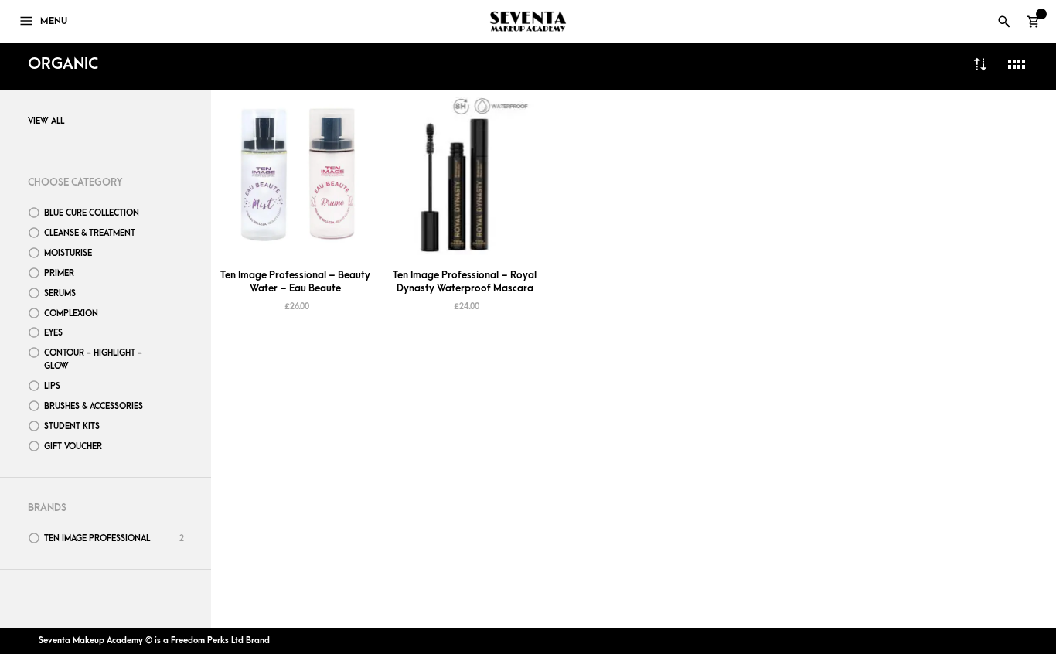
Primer (59, 273)
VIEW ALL (46, 121)
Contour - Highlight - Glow (93, 359)
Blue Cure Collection (91, 213)
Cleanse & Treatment (89, 233)
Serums (60, 293)
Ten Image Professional (97, 538)
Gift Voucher (73, 446)
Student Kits (72, 426)
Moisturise (68, 253)
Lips (52, 386)
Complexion (71, 313)
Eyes (53, 333)
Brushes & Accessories (93, 406)
